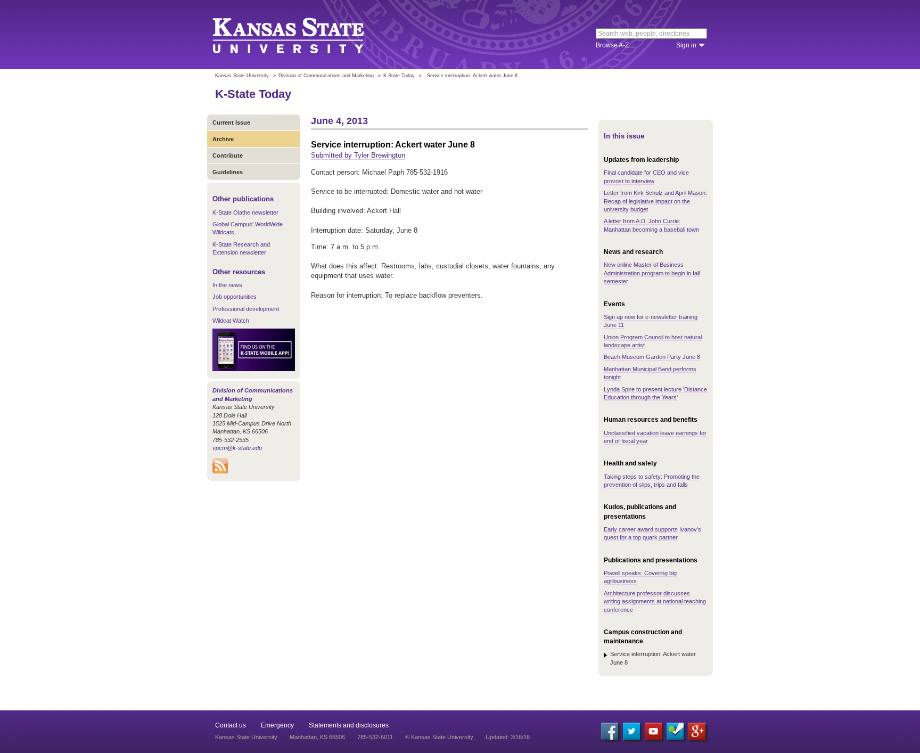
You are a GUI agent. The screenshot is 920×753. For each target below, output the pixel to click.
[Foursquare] (675, 731)
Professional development (245, 309)
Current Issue (231, 122)
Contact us (230, 725)
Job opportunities (234, 296)
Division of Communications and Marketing (326, 75)
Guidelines (227, 172)
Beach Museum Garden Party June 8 (652, 357)
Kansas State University (301, 34)
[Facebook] (609, 731)
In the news (227, 285)
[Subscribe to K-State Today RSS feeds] (220, 471)
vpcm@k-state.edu (237, 448)
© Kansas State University (439, 737)
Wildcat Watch (230, 320)
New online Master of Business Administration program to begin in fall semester (652, 272)
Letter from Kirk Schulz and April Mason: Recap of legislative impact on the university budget (655, 201)
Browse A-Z (612, 45)
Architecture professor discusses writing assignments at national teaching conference (655, 601)
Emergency (277, 725)
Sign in (686, 45)
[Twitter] (631, 731)
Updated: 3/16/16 (508, 737)
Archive (223, 139)
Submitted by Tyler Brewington (358, 155)
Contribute (227, 155)
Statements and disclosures (349, 725)
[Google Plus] (696, 731)
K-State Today (399, 75)
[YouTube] (653, 731)
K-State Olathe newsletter (245, 212)
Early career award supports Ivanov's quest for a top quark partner (652, 533)
